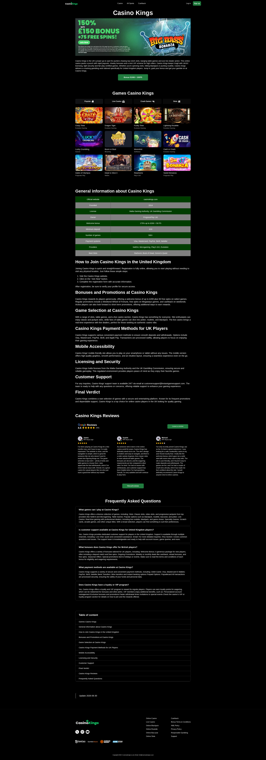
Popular (87, 101)
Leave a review (177, 426)
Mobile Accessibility (87, 653)
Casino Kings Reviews (88, 673)
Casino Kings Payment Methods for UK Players (98, 648)
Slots (175, 101)
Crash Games (146, 101)
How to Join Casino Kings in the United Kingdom (99, 632)
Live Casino (116, 101)
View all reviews (133, 486)
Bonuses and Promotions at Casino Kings (96, 637)
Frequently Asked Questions (90, 679)
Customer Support (86, 663)
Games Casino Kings (87, 622)
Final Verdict (84, 668)
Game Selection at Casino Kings (92, 642)
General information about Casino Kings (95, 627)
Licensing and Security (88, 658)
